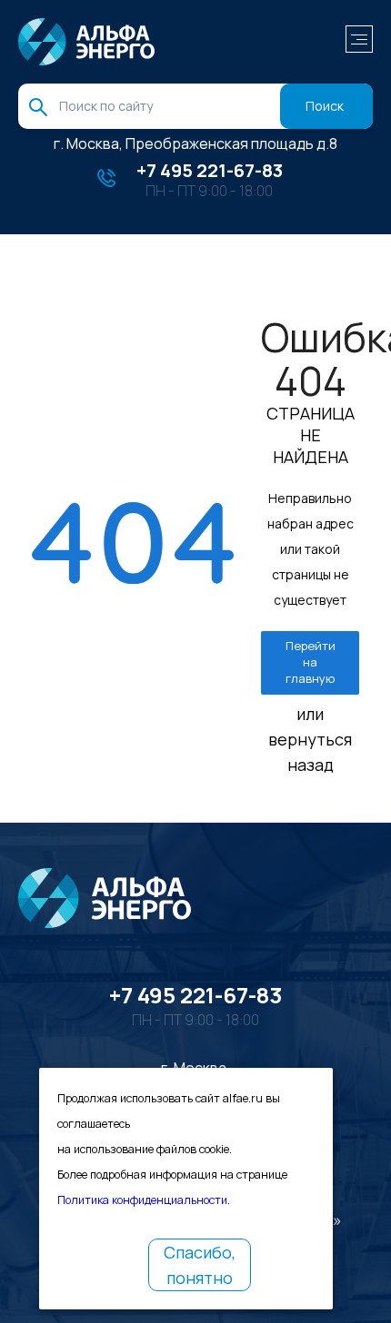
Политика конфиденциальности (142, 1200)
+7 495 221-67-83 (209, 170)
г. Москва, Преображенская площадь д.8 (195, 143)
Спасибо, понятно (200, 1264)
